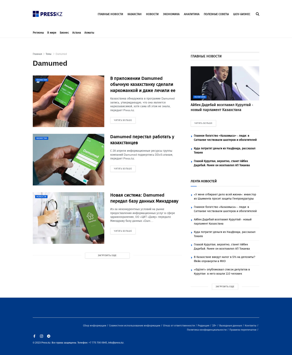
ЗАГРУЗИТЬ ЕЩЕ (107, 255)
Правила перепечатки (243, 329)
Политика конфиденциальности (207, 329)
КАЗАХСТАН (135, 14)
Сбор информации (95, 325)
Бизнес (64, 32)
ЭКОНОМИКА (171, 14)
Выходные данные (231, 325)
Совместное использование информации (135, 325)
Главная (37, 54)
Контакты (251, 325)
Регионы (38, 32)
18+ (214, 325)
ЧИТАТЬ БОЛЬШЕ (203, 123)
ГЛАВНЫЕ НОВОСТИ (110, 14)
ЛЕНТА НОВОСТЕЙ (204, 181)
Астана (76, 32)
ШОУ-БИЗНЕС (241, 14)
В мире (51, 32)
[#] (48, 13)
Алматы (89, 32)
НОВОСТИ (152, 14)
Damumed (61, 54)
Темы (49, 54)
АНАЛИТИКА (191, 14)
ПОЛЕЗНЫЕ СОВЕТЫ (216, 14)
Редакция (204, 325)
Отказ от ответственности (179, 325)
